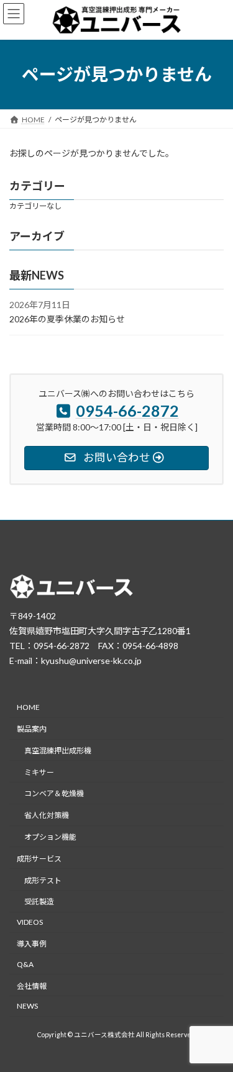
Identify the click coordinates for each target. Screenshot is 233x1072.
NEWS (27, 1006)
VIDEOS (30, 922)
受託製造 (39, 901)
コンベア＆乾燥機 (54, 793)
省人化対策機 (46, 815)
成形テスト (43, 879)
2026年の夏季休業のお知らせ (67, 319)
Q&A (25, 963)
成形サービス (39, 858)
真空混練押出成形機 (57, 750)
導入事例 (32, 943)
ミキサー (39, 771)
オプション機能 (50, 837)
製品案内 (32, 729)
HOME (28, 707)
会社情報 (32, 985)
